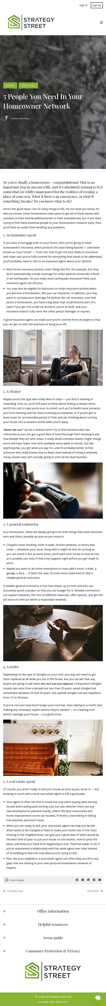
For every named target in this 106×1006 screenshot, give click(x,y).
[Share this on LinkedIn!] (88, 880)
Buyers (10, 85)
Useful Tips (28, 85)
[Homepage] (29, 22)
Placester (62, 1002)
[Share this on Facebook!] (77, 880)
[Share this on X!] (82, 880)
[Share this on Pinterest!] (94, 880)
